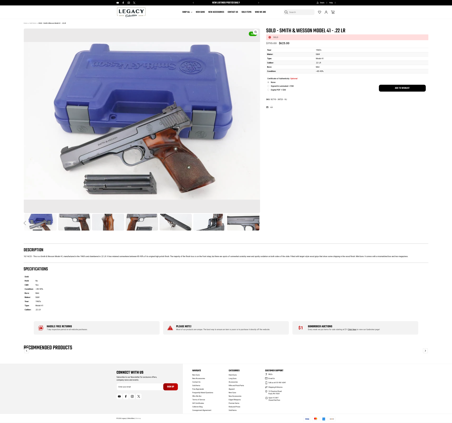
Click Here (352, 329)
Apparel (232, 389)
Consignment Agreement (201, 410)
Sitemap (138, 418)
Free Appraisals (198, 389)
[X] (134, 3)
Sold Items (246, 12)
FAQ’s (270, 374)
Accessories (233, 382)
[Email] (267, 107)
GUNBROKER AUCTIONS (320, 326)
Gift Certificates (198, 403)
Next (259, 222)
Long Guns (232, 378)
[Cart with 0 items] (332, 12)
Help (331, 3)
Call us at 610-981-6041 (277, 383)
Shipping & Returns (275, 387)
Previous (25, 222)
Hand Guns (233, 375)
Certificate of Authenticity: (282, 78)
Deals (322, 3)
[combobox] (299, 12)
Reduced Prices (234, 407)
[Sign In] (326, 12)
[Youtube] (118, 3)
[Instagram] (129, 3)
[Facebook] (123, 3)
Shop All (186, 12)
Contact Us (233, 12)
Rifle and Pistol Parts (236, 385)
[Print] (271, 107)
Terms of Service (198, 400)
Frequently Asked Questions (202, 393)
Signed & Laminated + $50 (282, 86)
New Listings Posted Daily (226, 3)
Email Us (271, 378)
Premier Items (234, 403)
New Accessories (216, 12)
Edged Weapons (235, 400)
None (273, 82)
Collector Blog (197, 407)
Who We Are (260, 12)
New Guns (200, 12)
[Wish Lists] (319, 12)
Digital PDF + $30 (278, 90)
